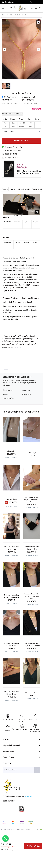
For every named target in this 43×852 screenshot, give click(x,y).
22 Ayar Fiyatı (29, 97)
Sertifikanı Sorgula (8, 2)
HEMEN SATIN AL (21, 140)
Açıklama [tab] (5, 189)
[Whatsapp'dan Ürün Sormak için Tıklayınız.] (5, 838)
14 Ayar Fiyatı (10, 97)
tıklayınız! (28, 796)
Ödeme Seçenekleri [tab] (24, 189)
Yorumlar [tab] (13, 189)
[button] (3, 369)
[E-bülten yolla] (37, 770)
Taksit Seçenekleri (8, 847)
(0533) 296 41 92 (10, 154)
